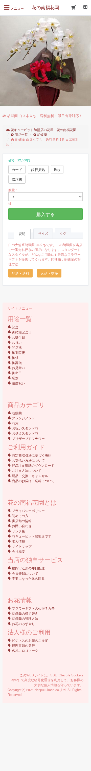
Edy (57, 169)
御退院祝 (18, 352)
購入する (45, 214)
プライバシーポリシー (28, 510)
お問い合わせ (21, 525)
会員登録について (24, 573)
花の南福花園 (45, 7)
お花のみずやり (23, 623)
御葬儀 (16, 362)
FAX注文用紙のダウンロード (32, 465)
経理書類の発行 (23, 645)
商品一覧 (21, 134)
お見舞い (18, 367)
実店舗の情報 (21, 520)
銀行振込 (38, 169)
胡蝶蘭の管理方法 (24, 618)
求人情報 (18, 541)
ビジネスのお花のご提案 (29, 640)
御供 (14, 357)
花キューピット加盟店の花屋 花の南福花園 (43, 129)
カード (17, 169)
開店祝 (16, 347)
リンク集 (18, 531)
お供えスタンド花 (24, 433)
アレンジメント (23, 418)
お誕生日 (18, 337)
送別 (14, 377)
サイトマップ (21, 546)
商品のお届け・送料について (33, 480)
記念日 (16, 327)
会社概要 (18, 551)
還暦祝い (18, 383)
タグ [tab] (63, 233)
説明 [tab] (22, 233)
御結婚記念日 (21, 332)
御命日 (16, 372)
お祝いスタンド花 (24, 428)
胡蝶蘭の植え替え (24, 613)
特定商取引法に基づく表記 (31, 455)
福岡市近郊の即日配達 (28, 568)
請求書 (17, 179)
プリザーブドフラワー (28, 438)
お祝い (16, 342)
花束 (14, 423)
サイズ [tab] (43, 233)
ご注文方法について (26, 470)
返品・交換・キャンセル (29, 475)
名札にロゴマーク (24, 650)
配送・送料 (20, 273)
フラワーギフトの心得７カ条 (33, 608)
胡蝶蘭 (41, 134)
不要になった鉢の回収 (28, 578)
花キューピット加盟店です (31, 536)
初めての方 (19, 515)
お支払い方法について (28, 460)
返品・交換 (49, 273)
